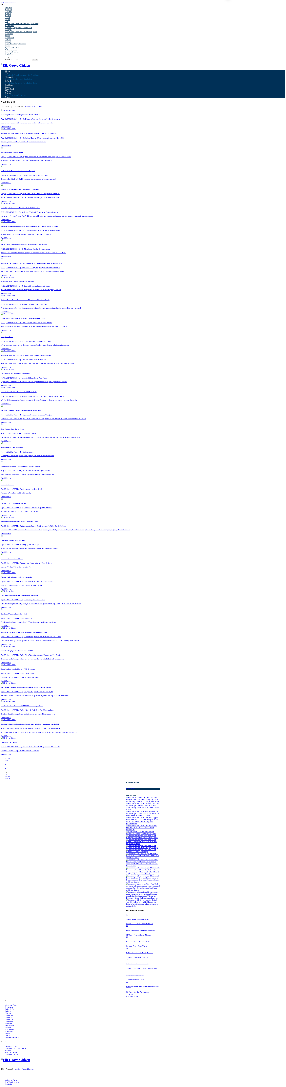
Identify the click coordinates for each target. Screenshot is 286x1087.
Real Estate (9, 34)
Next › (7, 776)
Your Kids (26, 24)
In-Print (8, 1027)
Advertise (8, 12)
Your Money (34, 24)
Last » (7, 778)
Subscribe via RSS (30, 106)
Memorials (22, 44)
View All (129, 994)
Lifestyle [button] (8, 30)
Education (9, 28)
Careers (8, 14)
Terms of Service (11, 1046)
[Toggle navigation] (2, 4)
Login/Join (9, 54)
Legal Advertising (11, 44)
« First (7, 758)
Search (7, 60)
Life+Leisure (10, 32)
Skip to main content (8, 2)
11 (6, 774)
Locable (17, 1069)
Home (7, 20)
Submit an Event (11, 50)
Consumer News (21, 32)
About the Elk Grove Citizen (15, 1048)
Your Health (9, 24)
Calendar (8, 10)
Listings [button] (8, 42)
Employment (17, 28)
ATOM (40, 106)
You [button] (6, 22)
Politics (29, 32)
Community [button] (9, 26)
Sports (7, 36)
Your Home (18, 24)
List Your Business (12, 52)
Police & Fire (27, 28)
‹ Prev (7, 760)
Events (7, 46)
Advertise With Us (11, 1054)
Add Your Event (132, 996)
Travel (35, 32)
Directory (8, 8)
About (7, 18)
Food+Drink (9, 38)
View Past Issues (131, 795)
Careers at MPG (11, 1052)
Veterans (8, 40)
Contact (8, 16)
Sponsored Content (12, 48)
